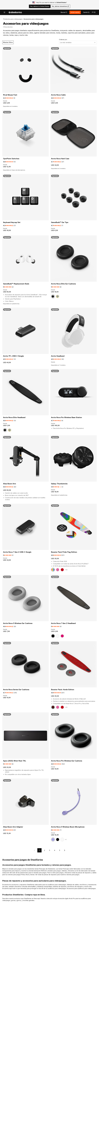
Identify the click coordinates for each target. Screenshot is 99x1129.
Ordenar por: (63, 39)
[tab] (64, 12)
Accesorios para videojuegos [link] (33, 19)
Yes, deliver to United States (39, 6)
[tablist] (64, 12)
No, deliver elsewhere (59, 6)
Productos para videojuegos (12, 19)
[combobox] (78, 42)
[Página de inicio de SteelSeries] (15, 12)
